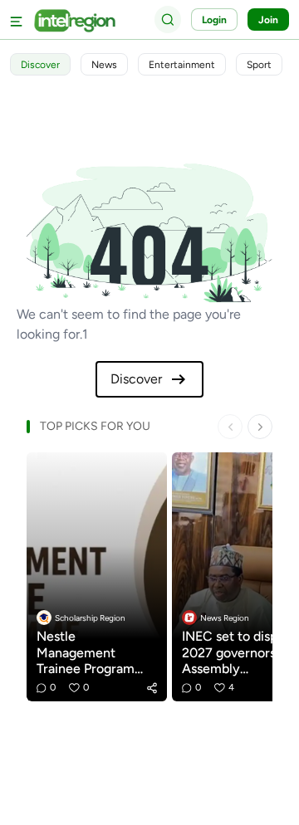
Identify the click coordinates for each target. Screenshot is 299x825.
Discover (136, 379)
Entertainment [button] (182, 65)
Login (214, 20)
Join (268, 20)
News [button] (104, 65)
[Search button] (167, 19)
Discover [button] (40, 65)
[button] (152, 688)
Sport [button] (259, 65)
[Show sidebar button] (16, 19)
